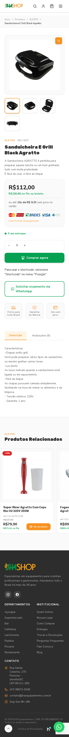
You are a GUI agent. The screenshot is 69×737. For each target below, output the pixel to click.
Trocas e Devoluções (50, 635)
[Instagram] (8, 594)
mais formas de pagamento (24, 220)
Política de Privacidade (30, 728)
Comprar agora (37, 258)
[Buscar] (34, 6)
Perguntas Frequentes (50, 641)
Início (7, 19)
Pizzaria (9, 646)
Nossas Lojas (45, 618)
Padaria (9, 641)
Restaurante (12, 652)
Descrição (15, 335)
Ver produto (40, 526)
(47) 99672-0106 (20, 689)
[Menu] (60, 6)
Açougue (10, 612)
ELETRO (34, 19)
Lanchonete (12, 635)
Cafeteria (10, 629)
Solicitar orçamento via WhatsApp (33, 288)
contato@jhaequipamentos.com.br (30, 695)
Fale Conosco (45, 646)
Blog (39, 652)
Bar (7, 623)
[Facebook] (17, 594)
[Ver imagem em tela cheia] (58, 40)
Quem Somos (45, 612)
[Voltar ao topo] (8, 728)
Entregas (42, 629)
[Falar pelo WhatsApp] (59, 727)
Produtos (20, 19)
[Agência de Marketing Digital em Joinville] (49, 729)
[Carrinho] (51, 6)
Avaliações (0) (41, 335)
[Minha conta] (43, 6)
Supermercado (13, 618)
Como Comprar (46, 623)
